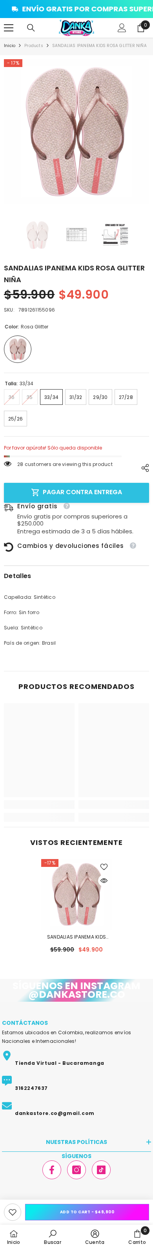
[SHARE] (143, 468)
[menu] (8, 28)
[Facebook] (51, 1169)
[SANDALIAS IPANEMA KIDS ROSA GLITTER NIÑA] (76, 894)
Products (33, 46)
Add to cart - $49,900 (87, 1212)
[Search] (31, 28)
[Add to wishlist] (104, 867)
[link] (12, 1212)
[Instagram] (76, 1169)
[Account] (122, 28)
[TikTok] (101, 1169)
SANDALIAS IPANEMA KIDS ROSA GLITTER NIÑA (76, 937)
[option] (76, 131)
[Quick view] (104, 880)
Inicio (9, 46)
